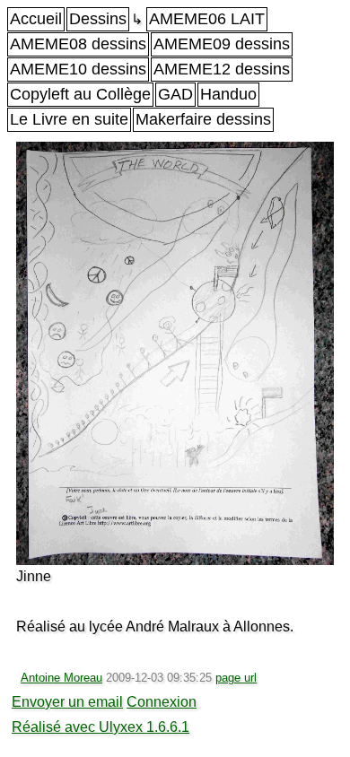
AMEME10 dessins (78, 69)
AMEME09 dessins (221, 44)
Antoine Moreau (61, 677)
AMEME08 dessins (78, 44)
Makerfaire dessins (203, 119)
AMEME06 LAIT (207, 19)
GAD (175, 94)
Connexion (162, 701)
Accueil (36, 19)
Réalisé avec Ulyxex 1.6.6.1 (100, 727)
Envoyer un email (67, 701)
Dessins (98, 19)
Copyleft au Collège (80, 94)
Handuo (228, 94)
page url (236, 677)
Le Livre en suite (69, 119)
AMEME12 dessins (221, 69)
